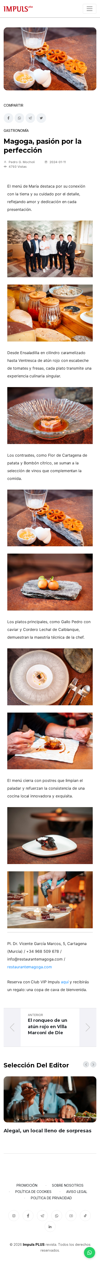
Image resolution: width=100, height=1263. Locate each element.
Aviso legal (76, 1192)
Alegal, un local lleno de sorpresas (48, 1131)
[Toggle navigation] (89, 9)
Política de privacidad (51, 1198)
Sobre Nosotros (67, 1185)
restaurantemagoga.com (29, 966)
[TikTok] (85, 1215)
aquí (65, 981)
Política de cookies (33, 1192)
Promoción (27, 1185)
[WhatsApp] (89, 1252)
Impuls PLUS (34, 1244)
